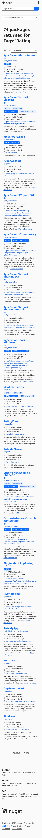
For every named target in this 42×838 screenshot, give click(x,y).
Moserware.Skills (15, 136)
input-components (26, 74)
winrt (12, 673)
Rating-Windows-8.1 (11, 609)
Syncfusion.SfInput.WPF (19, 234)
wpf (27, 250)
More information (19, 92)
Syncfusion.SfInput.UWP (19, 195)
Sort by (7, 50)
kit (22, 581)
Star (12, 607)
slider (15, 78)
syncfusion (10, 74)
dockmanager (9, 367)
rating (19, 78)
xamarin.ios (10, 294)
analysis (24, 499)
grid (26, 253)
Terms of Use (29, 823)
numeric (13, 76)
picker (22, 213)
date (5, 253)
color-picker (8, 78)
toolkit (21, 579)
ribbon (27, 365)
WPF (22, 539)
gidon (8, 163)
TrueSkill (9, 152)
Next (26, 752)
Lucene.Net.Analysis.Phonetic (17, 473)
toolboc (9, 691)
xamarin (32, 121)
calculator (32, 250)
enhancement (9, 176)
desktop (15, 365)
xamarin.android (16, 327)
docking (22, 365)
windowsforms (9, 363)
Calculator (7, 544)
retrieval (7, 499)
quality (16, 641)
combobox (8, 213)
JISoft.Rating (12, 594)
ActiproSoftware (12, 526)
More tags (26, 78)
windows (18, 363)
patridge (9, 424)
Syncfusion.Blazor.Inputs (19, 55)
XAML (26, 539)
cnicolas (9, 390)
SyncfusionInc (11, 61)
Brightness (22, 541)
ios (5, 124)
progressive (29, 174)
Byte (32, 541)
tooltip (19, 124)
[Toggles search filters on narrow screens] (36, 18)
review (22, 434)
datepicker (16, 213)
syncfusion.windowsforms (23, 361)
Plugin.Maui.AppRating (18, 563)
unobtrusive (20, 174)
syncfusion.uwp (20, 211)
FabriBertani (10, 566)
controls (22, 701)
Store (16, 701)
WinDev (9, 596)
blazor (16, 74)
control (25, 673)
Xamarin (18, 406)
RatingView (11, 421)
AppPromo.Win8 (14, 688)
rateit (16, 176)
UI (12, 539)
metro (8, 673)
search (23, 497)
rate (16, 673)
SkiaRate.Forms (14, 387)
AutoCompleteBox (10, 541)
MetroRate (10, 660)
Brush (28, 541)
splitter (19, 215)
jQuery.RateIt (12, 161)
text (18, 497)
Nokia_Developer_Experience (17, 631)
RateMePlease (13, 449)
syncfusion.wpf (19, 250)
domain (15, 253)
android (9, 124)
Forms (23, 406)
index (6, 501)
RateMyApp (11, 628)
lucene (12, 499)
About (19, 823)
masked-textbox (22, 76)
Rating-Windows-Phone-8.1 (24, 607)
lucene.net (9, 497)
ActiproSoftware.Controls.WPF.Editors (20, 519)
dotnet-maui (10, 579)
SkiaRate (9, 716)
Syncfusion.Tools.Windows (15, 341)
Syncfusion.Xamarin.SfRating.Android (17, 308)
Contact (6, 769)
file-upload (33, 76)
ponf (8, 452)
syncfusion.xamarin (21, 121)
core (15, 497)
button (14, 215)
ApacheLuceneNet (13, 480)
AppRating (27, 581)
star (24, 124)
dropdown (7, 215)
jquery (12, 174)
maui (17, 579)
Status (5, 780)
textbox (6, 76)
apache (18, 499)
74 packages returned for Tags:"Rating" (18, 35)
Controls (17, 539)
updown (28, 213)
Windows (9, 701)
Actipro (8, 539)
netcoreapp (8, 365)
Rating (8, 406)
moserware (10, 139)
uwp (27, 211)
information (30, 497)
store (7, 462)
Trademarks (17, 828)
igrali (8, 663)
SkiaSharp (30, 406)
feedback (22, 641)
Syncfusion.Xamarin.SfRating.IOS (17, 275)
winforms (25, 363)
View (12, 406)
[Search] (36, 9)
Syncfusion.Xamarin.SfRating (17, 98)
